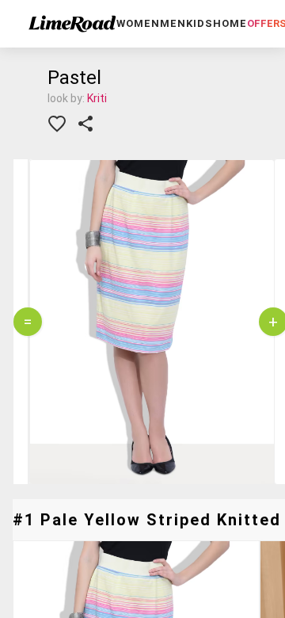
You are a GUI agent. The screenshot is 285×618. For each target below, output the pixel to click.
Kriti (97, 98)
